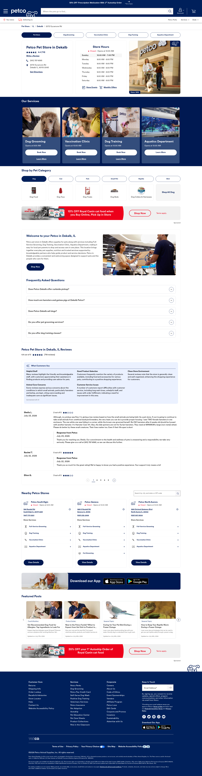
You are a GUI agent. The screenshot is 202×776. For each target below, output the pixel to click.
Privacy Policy (72, 747)
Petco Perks (75, 686)
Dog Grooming (76, 689)
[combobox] (157, 493)
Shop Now (35, 267)
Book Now (41, 152)
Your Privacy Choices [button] (90, 747)
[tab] (101, 289)
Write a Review (32, 56)
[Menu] (5, 11)
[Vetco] (34, 738)
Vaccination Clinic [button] (101, 35)
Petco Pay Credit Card (80, 692)
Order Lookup (35, 692)
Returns (32, 686)
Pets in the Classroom (80, 725)
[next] (114, 480)
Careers (110, 686)
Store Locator (35, 699)
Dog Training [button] (133, 35)
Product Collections (79, 722)
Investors (111, 715)
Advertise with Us (115, 722)
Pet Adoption (76, 709)
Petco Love (112, 705)
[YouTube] (164, 717)
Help (31, 702)
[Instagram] (159, 717)
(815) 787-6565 (36, 61)
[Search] (170, 11)
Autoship (74, 712)
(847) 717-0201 (28, 515)
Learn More (41, 159)
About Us (111, 689)
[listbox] (101, 135)
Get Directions (36, 72)
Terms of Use (158, 706)
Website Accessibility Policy (41, 709)
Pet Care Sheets (77, 718)
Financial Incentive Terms (154, 709)
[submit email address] (170, 687)
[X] (149, 717)
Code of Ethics (113, 692)
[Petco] (23, 11)
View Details (33, 562)
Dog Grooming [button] (68, 35)
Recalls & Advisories (38, 695)
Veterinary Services (79, 702)
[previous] (87, 480)
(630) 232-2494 (83, 515)
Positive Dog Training (79, 699)
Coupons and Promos (116, 712)
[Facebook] (144, 717)
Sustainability (113, 718)
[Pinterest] (154, 717)
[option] (41, 135)
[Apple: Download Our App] (149, 727)
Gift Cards (111, 709)
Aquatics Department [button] (165, 35)
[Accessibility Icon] (146, 746)
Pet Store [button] (36, 35)
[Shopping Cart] (193, 11)
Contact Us (34, 705)
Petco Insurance (77, 705)
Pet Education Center (80, 715)
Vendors (110, 699)
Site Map (111, 747)
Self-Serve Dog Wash (80, 695)
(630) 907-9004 (137, 515)
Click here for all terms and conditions (110, 767)
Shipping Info (35, 689)
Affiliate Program (114, 702)
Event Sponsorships (115, 695)
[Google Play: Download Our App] (164, 727)
